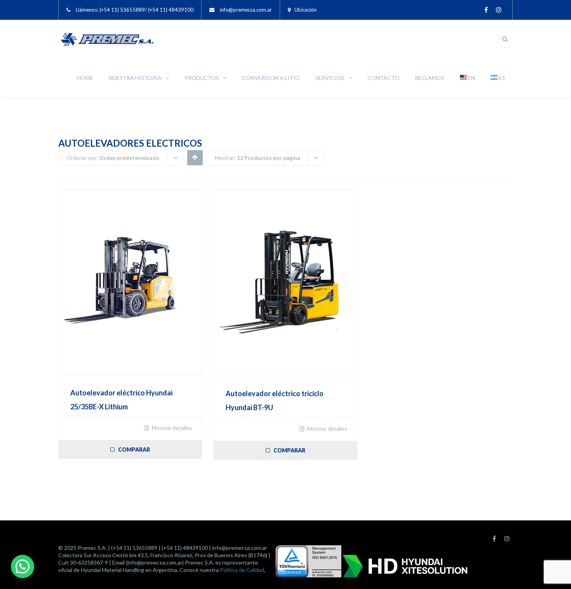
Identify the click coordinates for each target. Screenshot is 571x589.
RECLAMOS (429, 77)
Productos (202, 77)
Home (85, 77)
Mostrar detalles (171, 428)
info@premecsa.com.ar (246, 10)
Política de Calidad (242, 569)
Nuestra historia (135, 77)
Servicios (330, 77)
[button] (22, 566)
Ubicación (305, 10)
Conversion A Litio (271, 77)
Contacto (383, 77)
